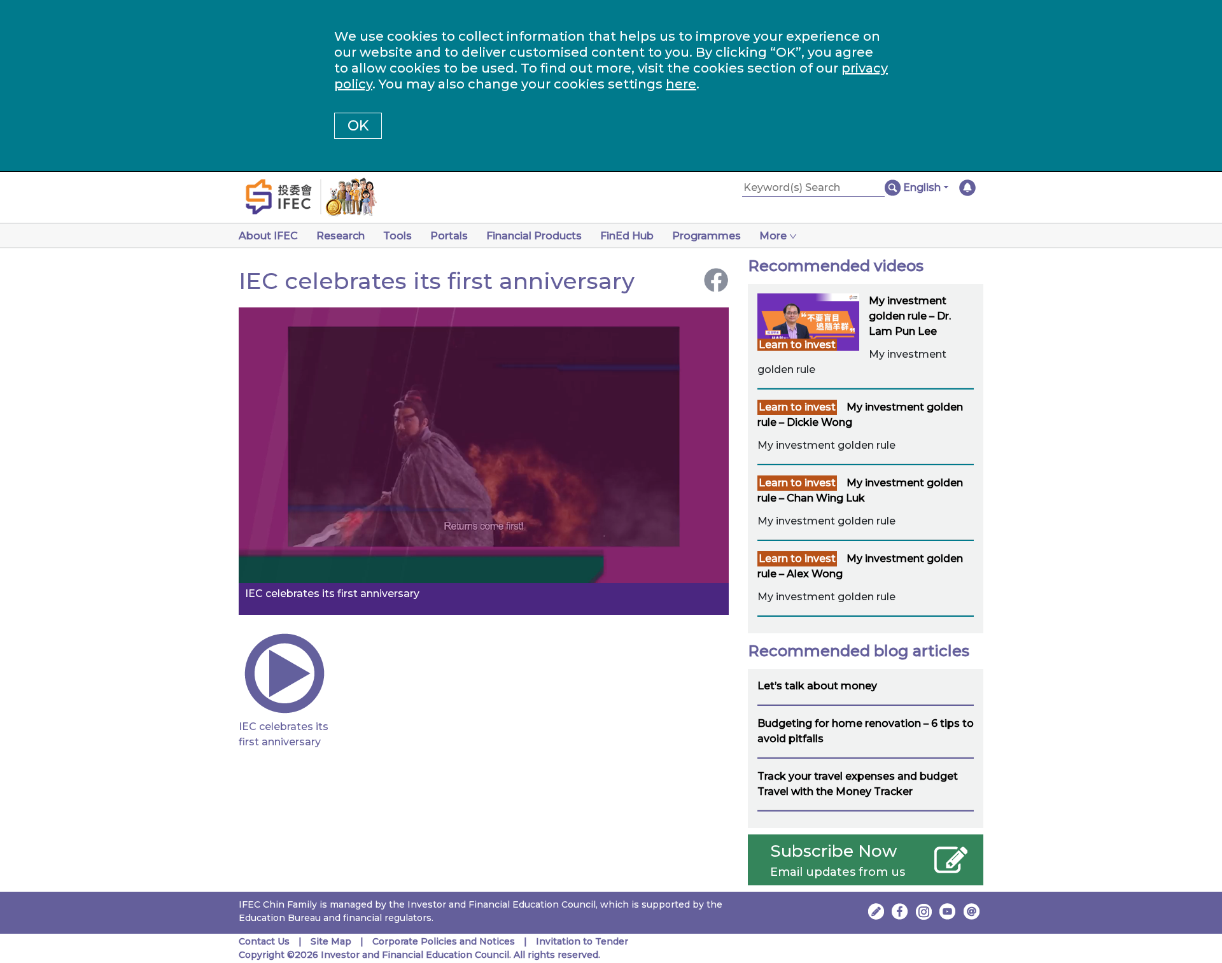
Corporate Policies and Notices (443, 941)
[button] (925, 187)
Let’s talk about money (817, 686)
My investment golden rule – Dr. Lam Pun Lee (910, 316)
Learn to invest (797, 345)
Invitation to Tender (582, 941)
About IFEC (268, 236)
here (681, 84)
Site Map (331, 941)
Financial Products (534, 236)
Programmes (706, 236)
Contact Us (264, 941)
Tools (397, 236)
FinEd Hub (627, 236)
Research (340, 236)
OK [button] (358, 125)
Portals (449, 236)
